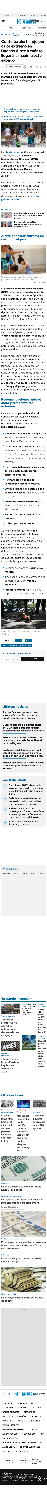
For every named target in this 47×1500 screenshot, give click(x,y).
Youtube (28, 1394)
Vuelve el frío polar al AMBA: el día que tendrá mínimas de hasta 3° (42, 1020)
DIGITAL (10, 1461)
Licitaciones (21, 1451)
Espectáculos (9, 1434)
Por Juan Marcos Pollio (9, 1207)
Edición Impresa (10, 1425)
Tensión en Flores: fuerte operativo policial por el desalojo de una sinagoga (10, 1027)
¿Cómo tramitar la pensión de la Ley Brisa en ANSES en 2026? (10, 1065)
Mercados (29, 1412)
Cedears (41, 873)
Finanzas (42, 28)
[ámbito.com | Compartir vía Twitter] (34, 66)
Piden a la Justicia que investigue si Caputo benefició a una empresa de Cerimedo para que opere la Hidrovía (26, 813)
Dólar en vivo (21, 15)
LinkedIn (22, 1394)
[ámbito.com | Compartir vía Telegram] (40, 66)
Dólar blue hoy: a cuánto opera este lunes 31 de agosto (21, 1188)
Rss (42, 1434)
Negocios (7, 1416)
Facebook (9, 1394)
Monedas (6, 873)
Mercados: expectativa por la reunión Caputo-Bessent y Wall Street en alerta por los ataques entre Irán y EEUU (23, 1133)
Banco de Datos (10, 1412)
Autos (34, 1429)
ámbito (4, 34)
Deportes (35, 1421)
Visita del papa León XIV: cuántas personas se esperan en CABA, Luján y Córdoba (23, 117)
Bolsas (17, 873)
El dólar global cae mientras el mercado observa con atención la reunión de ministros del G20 (23, 1245)
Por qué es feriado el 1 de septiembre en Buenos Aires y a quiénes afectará (28, 224)
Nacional (7, 1421)
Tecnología (28, 1434)
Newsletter (38, 1394)
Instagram (15, 1394)
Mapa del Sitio (10, 1438)
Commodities (28, 873)
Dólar (11, 28)
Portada (7, 1403)
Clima (28, 640)
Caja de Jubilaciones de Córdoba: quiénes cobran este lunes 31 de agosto (29, 215)
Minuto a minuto (22, 1111)
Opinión (21, 1416)
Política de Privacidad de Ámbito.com (22, 1442)
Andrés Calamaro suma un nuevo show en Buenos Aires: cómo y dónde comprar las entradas (21, 715)
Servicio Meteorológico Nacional (16, 645)
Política (37, 1407)
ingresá (42, 21)
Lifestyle (36, 1416)
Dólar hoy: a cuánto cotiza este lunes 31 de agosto (39, 1122)
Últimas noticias (25, 1403)
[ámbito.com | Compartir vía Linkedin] (37, 66)
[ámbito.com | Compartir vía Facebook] (31, 66)
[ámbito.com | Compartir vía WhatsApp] (28, 66)
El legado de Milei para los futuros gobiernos (23, 823)
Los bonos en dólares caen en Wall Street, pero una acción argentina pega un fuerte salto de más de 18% (23, 752)
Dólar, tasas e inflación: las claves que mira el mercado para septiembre (22, 1201)
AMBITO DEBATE (37, 1461)
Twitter (3, 1394)
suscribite (34, 21)
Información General (17, 34)
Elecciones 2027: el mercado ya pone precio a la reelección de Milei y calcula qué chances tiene (26, 789)
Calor (28, 34)
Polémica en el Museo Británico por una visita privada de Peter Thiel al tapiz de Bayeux (23, 740)
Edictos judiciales (30, 1447)
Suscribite (33, 659)
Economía (26, 28)
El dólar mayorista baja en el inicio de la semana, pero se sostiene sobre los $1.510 (23, 765)
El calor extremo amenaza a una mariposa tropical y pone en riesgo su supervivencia (22, 110)
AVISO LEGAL (8, 1447)
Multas (6, 1451)
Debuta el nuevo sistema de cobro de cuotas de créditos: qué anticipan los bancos (25, 801)
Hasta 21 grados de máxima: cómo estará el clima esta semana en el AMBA (42, 1053)
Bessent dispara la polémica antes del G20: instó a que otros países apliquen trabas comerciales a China (23, 727)
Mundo (21, 1421)
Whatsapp (35, 1394)
